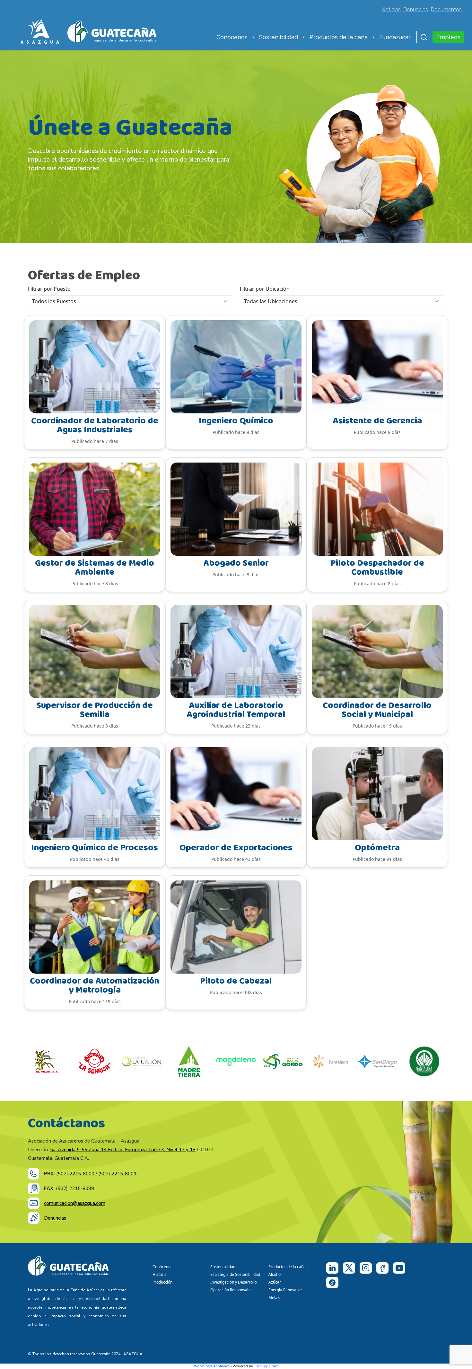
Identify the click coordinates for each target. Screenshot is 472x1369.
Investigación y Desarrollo (233, 1282)
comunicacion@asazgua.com (74, 1203)
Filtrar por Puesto (49, 288)
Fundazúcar (395, 37)
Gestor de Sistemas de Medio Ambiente (94, 567)
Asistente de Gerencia (377, 421)
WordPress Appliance (212, 1366)
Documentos (446, 9)
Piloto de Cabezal (236, 981)
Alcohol (275, 1274)
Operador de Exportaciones (236, 848)
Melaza (275, 1297)
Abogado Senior (236, 563)
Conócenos (232, 37)
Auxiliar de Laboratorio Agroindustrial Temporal (236, 710)
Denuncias (415, 9)
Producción (162, 1282)
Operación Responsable (231, 1290)
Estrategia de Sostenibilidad (235, 1274)
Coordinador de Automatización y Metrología (94, 985)
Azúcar (274, 1282)
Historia (160, 1274)
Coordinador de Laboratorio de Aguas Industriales (94, 425)
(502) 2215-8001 (118, 1173)
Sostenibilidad (278, 37)
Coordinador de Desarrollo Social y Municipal (377, 710)
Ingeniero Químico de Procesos (94, 848)
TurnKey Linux (266, 1366)
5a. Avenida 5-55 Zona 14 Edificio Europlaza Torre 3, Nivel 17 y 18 (123, 1149)
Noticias (391, 9)
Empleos (448, 37)
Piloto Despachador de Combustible (377, 567)
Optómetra (377, 848)
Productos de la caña (339, 37)
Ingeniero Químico (236, 421)
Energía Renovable (285, 1290)
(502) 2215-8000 (75, 1173)
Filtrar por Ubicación (265, 288)
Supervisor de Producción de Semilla (94, 710)
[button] (253, 38)
